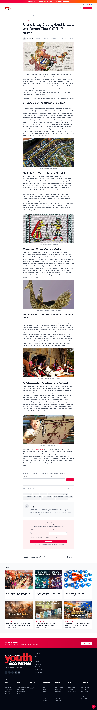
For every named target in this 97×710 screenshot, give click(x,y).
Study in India (8, 685)
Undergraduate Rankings (33, 687)
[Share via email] (73, 39)
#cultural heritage (27, 494)
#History (38, 499)
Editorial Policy (38, 666)
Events (44, 698)
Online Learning (8, 689)
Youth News (71, 689)
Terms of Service (39, 672)
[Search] (81, 8)
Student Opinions (85, 687)
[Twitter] (83, 4)
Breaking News (71, 685)
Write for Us (87, 7)
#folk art (65, 499)
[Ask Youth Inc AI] (94, 707)
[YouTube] (89, 4)
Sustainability (58, 700)
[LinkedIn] (87, 4)
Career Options (21, 685)
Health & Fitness (59, 687)
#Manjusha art (44, 494)
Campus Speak (84, 693)
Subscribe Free (63, 1)
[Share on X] (65, 39)
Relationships (58, 691)
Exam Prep (7, 691)
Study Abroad (8, 687)
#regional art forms (50, 499)
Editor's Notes (84, 698)
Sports (44, 691)
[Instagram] (85, 4)
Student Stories (84, 691)
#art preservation (37, 496)
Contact (37, 661)
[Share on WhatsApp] (68, 39)
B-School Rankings (34, 685)
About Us (37, 656)
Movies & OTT (46, 685)
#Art (43, 499)
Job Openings (20, 689)
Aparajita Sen (34, 507)
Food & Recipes (59, 696)
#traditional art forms (53, 494)
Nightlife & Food (46, 700)
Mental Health (58, 689)
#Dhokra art (35, 494)
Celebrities (45, 693)
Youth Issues (30, 15)
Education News (72, 687)
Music (44, 687)
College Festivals (85, 696)
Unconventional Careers (23, 687)
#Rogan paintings (63, 494)
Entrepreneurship (21, 691)
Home (24, 15)
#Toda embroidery (28, 496)
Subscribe (70, 480)
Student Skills (8, 693)
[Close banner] (95, 1)
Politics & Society (72, 691)
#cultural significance (58, 496)
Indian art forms (38, 449)
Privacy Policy (38, 669)
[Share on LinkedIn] (70, 39)
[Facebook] (91, 4)
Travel (56, 693)
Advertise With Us (39, 659)
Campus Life (83, 685)
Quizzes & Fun (46, 696)
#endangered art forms (29, 499)
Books (44, 689)
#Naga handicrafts (47, 496)
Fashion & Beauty (59, 685)
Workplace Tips (21, 693)
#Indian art (58, 499)
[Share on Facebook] (63, 39)
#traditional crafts (68, 496)
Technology (58, 698)
